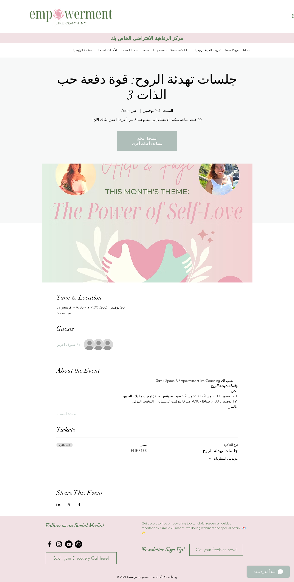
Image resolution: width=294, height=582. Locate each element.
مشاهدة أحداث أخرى (147, 143)
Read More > (66, 414)
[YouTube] (69, 544)
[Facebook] (49, 544)
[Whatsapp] (78, 544)
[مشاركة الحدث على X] (69, 504)
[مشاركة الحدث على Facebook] (79, 504)
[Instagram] (59, 544)
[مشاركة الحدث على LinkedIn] (58, 504)
